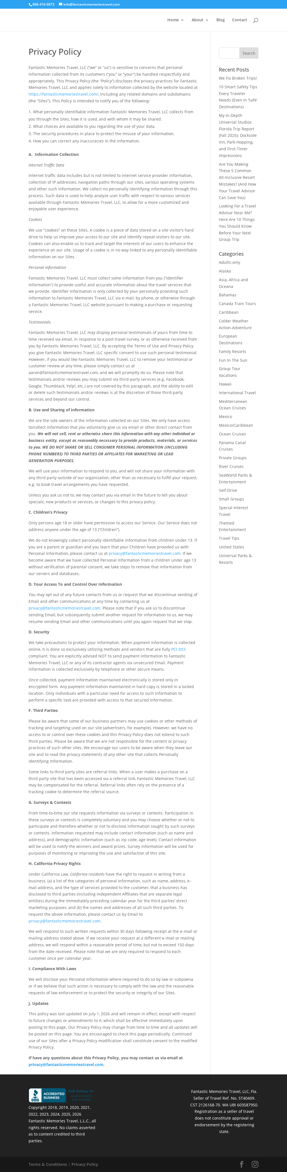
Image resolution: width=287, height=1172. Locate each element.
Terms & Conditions (48, 1164)
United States (231, 547)
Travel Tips (229, 538)
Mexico (225, 416)
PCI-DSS (178, 649)
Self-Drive (228, 490)
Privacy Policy (84, 1164)
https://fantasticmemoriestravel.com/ (63, 94)
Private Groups (233, 457)
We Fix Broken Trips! (238, 78)
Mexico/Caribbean (236, 425)
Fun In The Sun (233, 360)
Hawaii (225, 384)
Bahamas (227, 294)
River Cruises (231, 466)
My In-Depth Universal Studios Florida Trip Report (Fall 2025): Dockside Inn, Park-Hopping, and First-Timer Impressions (238, 135)
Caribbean (229, 312)
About (197, 20)
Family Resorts (232, 351)
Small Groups (231, 499)
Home (173, 20)
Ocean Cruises (232, 434)
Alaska (225, 271)
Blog (220, 20)
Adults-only (229, 262)
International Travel (237, 392)
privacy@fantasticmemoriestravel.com (144, 553)
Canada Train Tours (237, 303)
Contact (239, 20)
